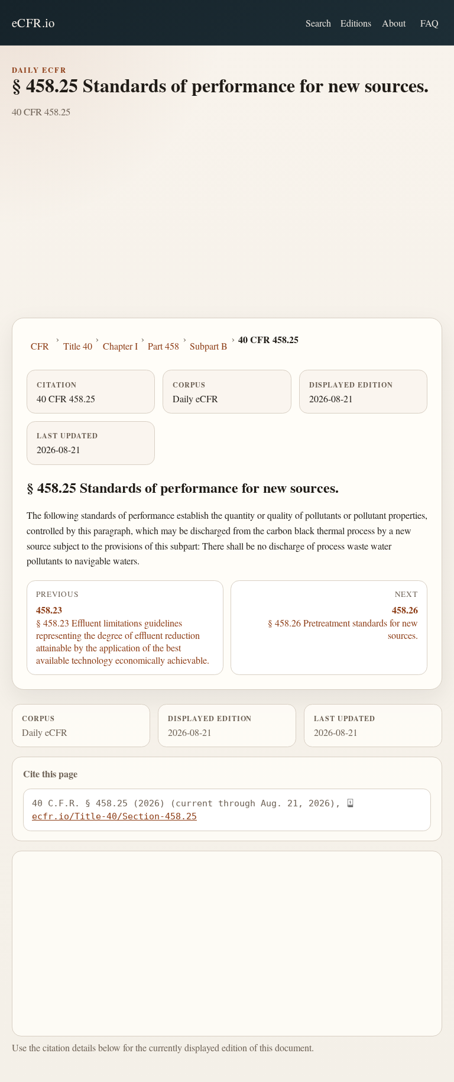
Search (318, 23)
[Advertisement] (227, 229)
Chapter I (120, 346)
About (394, 23)
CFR (40, 346)
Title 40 (77, 346)
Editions (355, 23)
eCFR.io (33, 22)
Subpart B (209, 346)
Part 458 (163, 346)
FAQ (429, 23)
